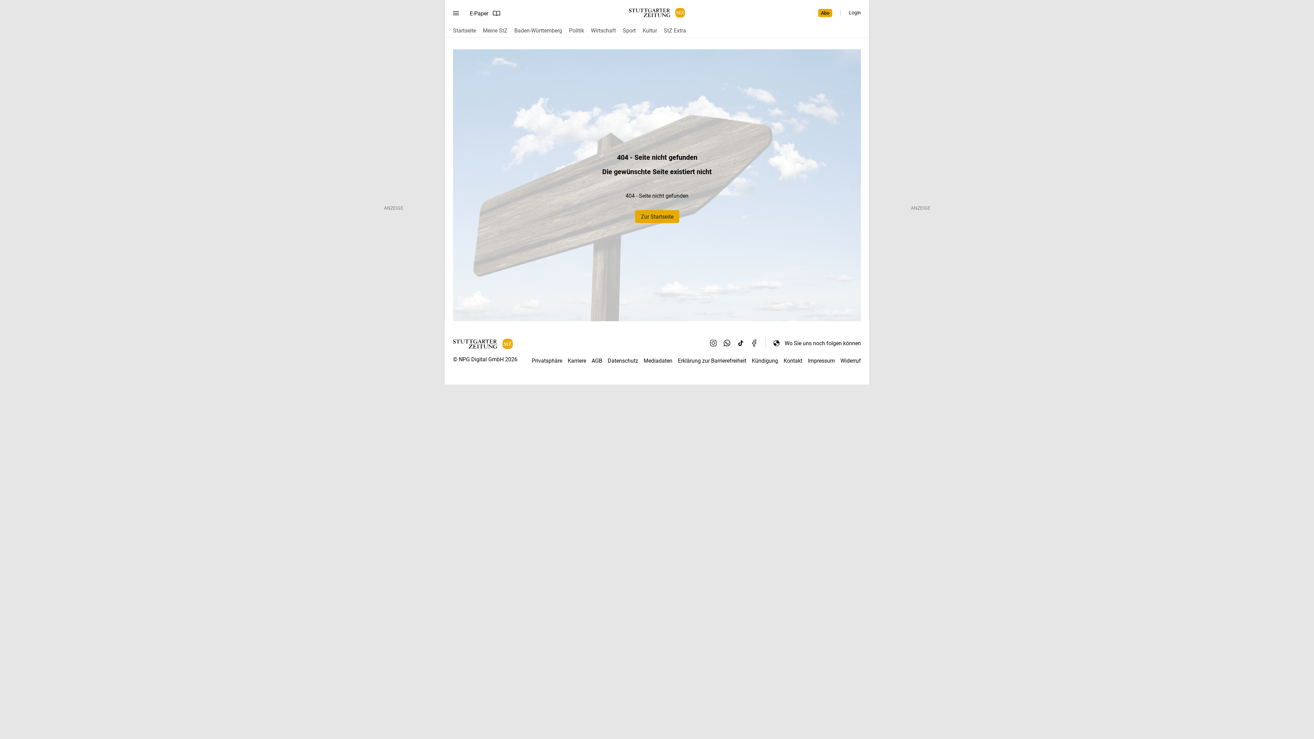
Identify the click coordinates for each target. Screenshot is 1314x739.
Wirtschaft (603, 30)
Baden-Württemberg (538, 30)
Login (855, 12)
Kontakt (793, 361)
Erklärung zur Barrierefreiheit (712, 361)
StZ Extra (675, 30)
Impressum (821, 361)
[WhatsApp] (727, 343)
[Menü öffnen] (456, 13)
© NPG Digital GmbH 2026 (485, 359)
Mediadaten (658, 361)
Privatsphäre (547, 361)
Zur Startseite (657, 216)
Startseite (464, 30)
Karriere (577, 361)
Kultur (650, 30)
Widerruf (850, 361)
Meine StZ (495, 30)
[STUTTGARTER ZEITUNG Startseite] (657, 13)
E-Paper (479, 13)
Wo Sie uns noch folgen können (823, 343)
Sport (629, 30)
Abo (825, 13)
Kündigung (765, 361)
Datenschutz (623, 361)
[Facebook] (754, 343)
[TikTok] (740, 343)
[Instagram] (713, 343)
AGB (597, 361)
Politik (576, 30)
